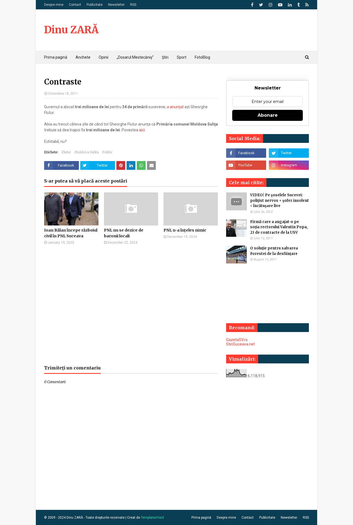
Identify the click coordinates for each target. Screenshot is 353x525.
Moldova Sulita (86, 152)
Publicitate (95, 5)
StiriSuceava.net (240, 344)
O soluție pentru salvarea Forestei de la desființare (274, 251)
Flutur (66, 152)
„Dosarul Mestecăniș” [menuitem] (135, 57)
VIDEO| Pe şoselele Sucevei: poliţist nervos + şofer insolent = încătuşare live (279, 200)
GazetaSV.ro (237, 340)
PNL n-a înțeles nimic (185, 230)
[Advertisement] (131, 305)
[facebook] (252, 5)
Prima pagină (201, 517)
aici (142, 130)
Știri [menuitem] (165, 57)
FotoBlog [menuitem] (202, 57)
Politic (107, 152)
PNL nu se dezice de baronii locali (123, 233)
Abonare (268, 115)
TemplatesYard (152, 517)
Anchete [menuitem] (83, 57)
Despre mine (53, 5)
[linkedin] (290, 5)
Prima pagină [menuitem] (55, 57)
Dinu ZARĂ (71, 30)
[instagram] (270, 5)
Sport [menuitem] (181, 57)
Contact (75, 5)
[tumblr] (298, 5)
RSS (133, 5)
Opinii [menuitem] (103, 57)
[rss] (306, 5)
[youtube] (280, 5)
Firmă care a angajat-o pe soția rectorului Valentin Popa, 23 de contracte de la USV (279, 227)
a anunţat (175, 107)
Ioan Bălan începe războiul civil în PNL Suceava (70, 233)
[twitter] (261, 5)
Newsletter (116, 5)
